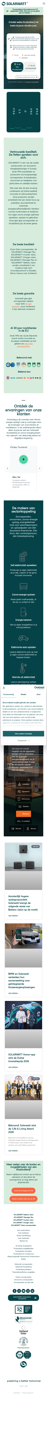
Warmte (18, 828)
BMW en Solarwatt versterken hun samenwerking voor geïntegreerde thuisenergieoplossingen (21, 980)
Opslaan (26, 806)
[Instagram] (28, 1291)
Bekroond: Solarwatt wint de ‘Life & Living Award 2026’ (22, 1128)
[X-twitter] (19, 1291)
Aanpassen (22, 740)
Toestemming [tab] (8, 694)
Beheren (26, 814)
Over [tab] (38, 694)
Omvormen (26, 799)
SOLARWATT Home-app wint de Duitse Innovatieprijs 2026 (21, 1058)
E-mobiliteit (26, 821)
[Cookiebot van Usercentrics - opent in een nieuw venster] (34, 687)
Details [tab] (23, 694)
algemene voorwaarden (32, 82)
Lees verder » (13, 916)
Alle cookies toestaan (23, 734)
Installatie (25, 784)
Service (33, 828)
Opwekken (26, 791)
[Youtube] (23, 1291)
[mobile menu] (44, 3)
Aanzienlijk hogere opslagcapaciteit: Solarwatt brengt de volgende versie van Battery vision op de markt (23, 903)
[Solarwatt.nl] (15, 3)
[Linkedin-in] (32, 1291)
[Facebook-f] (15, 1291)
